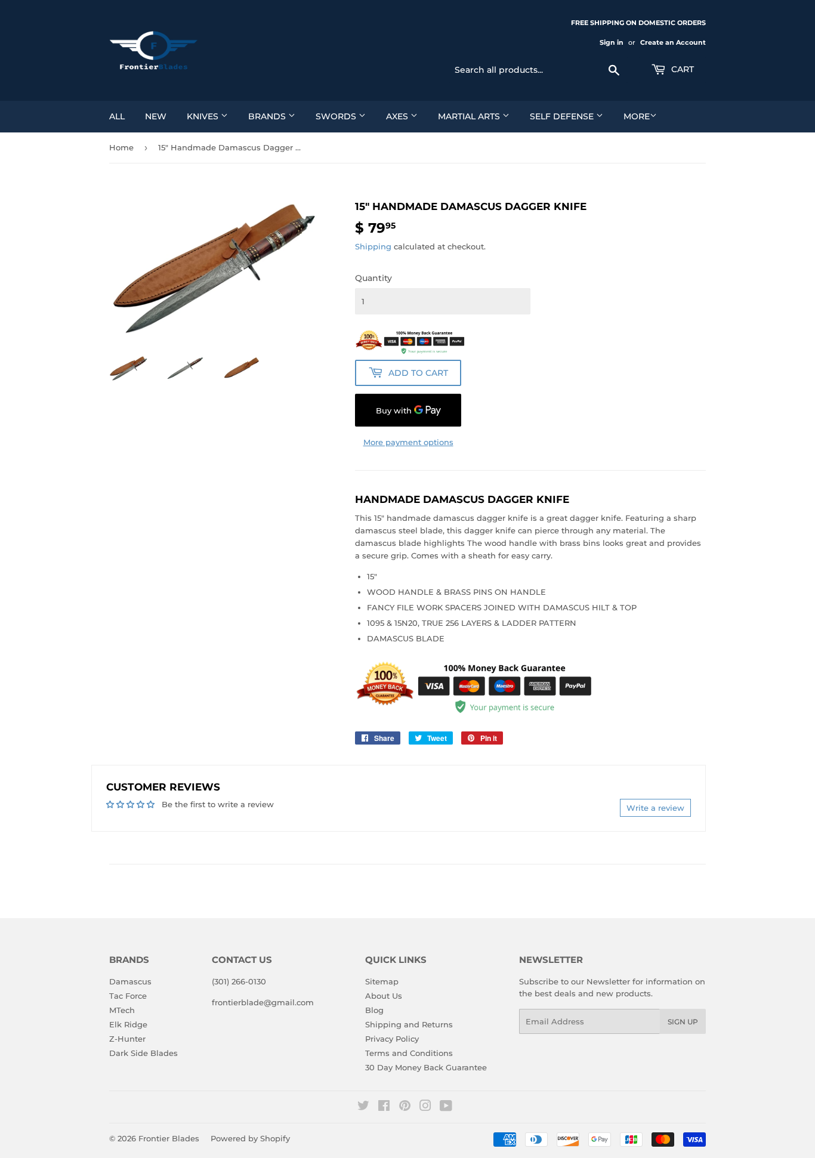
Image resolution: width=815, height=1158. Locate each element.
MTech (122, 1010)
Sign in (611, 42)
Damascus (130, 981)
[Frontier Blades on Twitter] (363, 1107)
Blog (374, 1010)
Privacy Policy (392, 1038)
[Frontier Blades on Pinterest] (405, 1107)
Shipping (373, 246)
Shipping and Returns (409, 1024)
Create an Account (673, 42)
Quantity (373, 278)
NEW (155, 116)
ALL (117, 116)
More (636, 116)
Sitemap (382, 981)
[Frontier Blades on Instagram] (425, 1107)
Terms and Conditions (409, 1053)
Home (121, 147)
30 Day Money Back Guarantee (426, 1067)
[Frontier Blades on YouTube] (446, 1107)
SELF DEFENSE (563, 116)
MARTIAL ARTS (470, 116)
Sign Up (683, 1021)
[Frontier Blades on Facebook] (384, 1107)
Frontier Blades (168, 1138)
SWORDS (337, 116)
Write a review (655, 808)
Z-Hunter (127, 1038)
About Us (383, 995)
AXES (398, 116)
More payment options (408, 442)
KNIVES (204, 116)
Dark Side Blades (143, 1053)
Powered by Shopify (250, 1138)
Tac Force (128, 995)
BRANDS (268, 116)
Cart (681, 69)
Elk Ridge (128, 1024)
